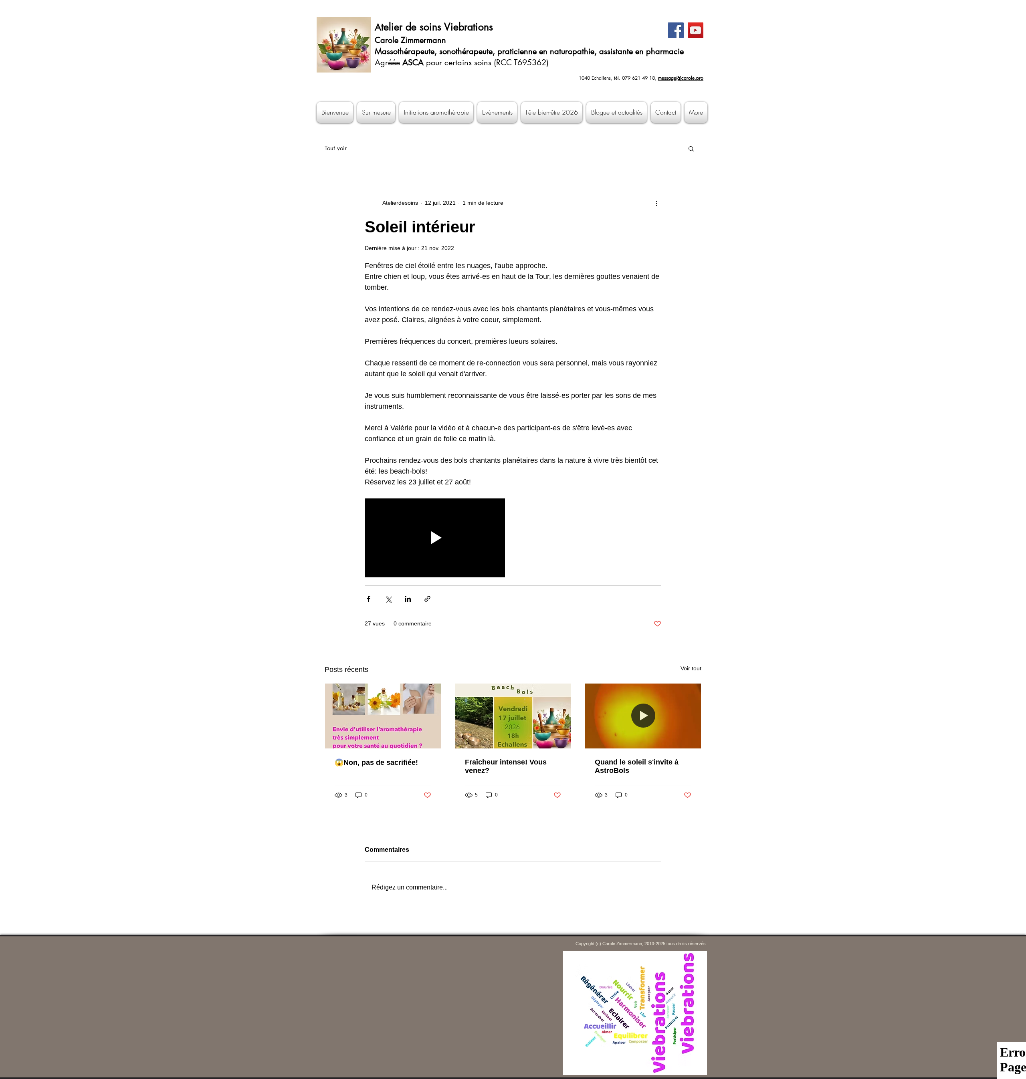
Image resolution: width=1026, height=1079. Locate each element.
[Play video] (435, 537)
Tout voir (336, 148)
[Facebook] (676, 30)
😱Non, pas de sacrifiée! (376, 762)
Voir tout (691, 668)
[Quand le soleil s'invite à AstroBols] (643, 716)
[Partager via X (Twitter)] (388, 599)
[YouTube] (695, 30)
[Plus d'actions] (656, 203)
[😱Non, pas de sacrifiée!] (383, 716)
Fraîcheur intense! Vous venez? (506, 766)
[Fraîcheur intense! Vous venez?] (513, 716)
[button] (691, 148)
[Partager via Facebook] (368, 599)
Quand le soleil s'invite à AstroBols (637, 766)
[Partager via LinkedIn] (408, 599)
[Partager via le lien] (427, 599)
